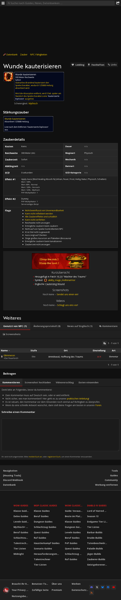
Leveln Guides (21, 521)
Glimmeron (9, 355)
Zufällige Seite (40, 589)
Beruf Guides (21, 532)
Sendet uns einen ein (67, 294)
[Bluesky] (102, 587)
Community (111, 480)
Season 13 (92, 516)
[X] (97, 587)
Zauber (23, 54)
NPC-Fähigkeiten (38, 54)
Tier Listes (93, 526)
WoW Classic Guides (74, 505)
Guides (114, 475)
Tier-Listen (40, 564)
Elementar (113, 356)
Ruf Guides (40, 537)
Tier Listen (20, 548)
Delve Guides (21, 516)
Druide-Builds (94, 537)
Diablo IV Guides (97, 505)
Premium (57, 589)
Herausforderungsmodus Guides (47, 553)
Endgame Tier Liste (97, 521)
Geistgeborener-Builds (97, 564)
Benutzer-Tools (40, 583)
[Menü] (3, 3)
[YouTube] (113, 587)
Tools (115, 470)
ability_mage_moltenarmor (61, 280)
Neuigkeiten (10, 470)
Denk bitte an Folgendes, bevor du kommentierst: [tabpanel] (52, 423)
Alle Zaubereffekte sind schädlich (41, 216)
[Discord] (91, 587)
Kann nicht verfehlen (35, 219)
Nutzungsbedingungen (20, 596)
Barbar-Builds (94, 532)
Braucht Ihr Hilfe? (20, 583)
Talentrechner (22, 543)
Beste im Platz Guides (74, 516)
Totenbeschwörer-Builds (97, 543)
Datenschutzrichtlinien (80, 589)
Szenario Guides (43, 548)
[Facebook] (108, 587)
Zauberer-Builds (96, 559)
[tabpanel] (60, 354)
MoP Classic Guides (45, 505)
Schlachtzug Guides (22, 537)
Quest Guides (41, 532)
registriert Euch (53, 456)
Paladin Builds (95, 548)
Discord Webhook (13, 480)
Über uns (57, 583)
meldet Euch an (35, 456)
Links (114, 64)
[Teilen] (118, 3)
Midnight (19, 553)
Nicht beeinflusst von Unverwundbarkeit (44, 210)
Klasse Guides (21, 510)
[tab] (15, 326)
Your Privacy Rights (20, 589)
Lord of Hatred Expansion (97, 510)
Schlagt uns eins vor (67, 305)
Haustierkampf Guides (47, 543)
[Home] (6, 592)
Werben (76, 583)
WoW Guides (21, 505)
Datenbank (11, 54)
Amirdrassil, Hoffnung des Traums (65, 356)
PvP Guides (71, 543)
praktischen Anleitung (78, 398)
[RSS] (91, 592)
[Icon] (8, 77)
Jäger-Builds (94, 553)
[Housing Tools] (12, 475)
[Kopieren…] (104, 343)
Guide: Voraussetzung (74, 510)
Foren (98, 405)
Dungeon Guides (43, 521)
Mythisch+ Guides (22, 526)
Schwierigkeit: (21, 103)
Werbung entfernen (106, 484)
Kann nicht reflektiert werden (39, 213)
